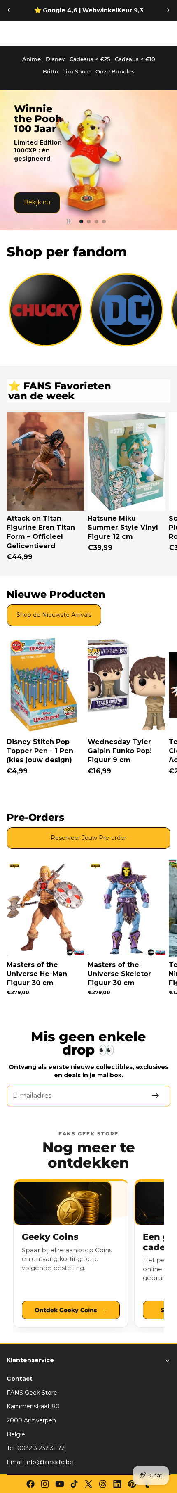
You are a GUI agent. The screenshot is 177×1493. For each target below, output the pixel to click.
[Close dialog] (161, 696)
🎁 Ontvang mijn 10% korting (129, 769)
